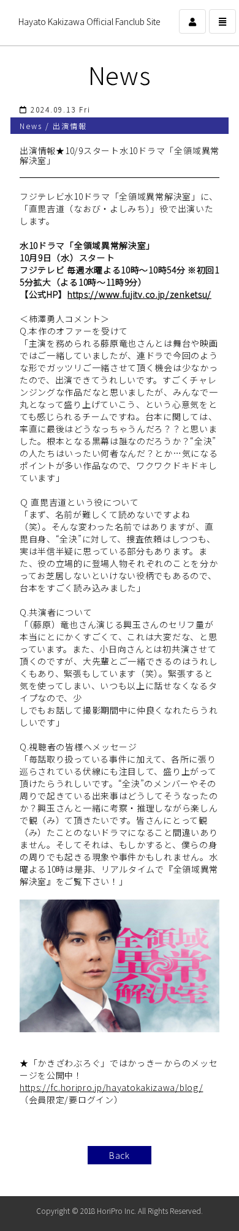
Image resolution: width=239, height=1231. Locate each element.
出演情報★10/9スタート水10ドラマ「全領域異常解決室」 (119, 155)
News (119, 74)
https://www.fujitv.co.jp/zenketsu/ (139, 294)
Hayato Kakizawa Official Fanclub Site (89, 21)
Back (119, 1155)
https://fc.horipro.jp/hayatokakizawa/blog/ (111, 1087)
